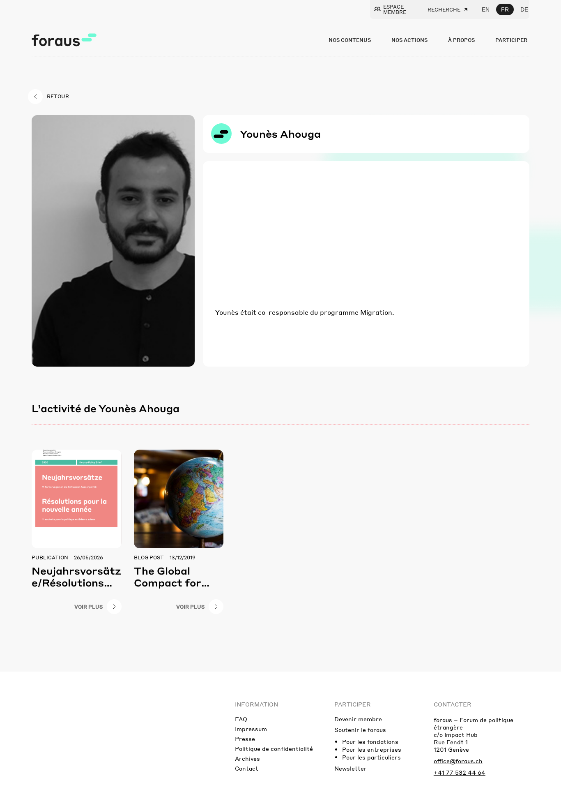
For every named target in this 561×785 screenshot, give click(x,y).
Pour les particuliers (371, 757)
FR (505, 9)
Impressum (251, 728)
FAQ (241, 719)
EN (486, 9)
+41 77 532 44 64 (459, 772)
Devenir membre (358, 719)
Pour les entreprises (371, 749)
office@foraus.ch (458, 760)
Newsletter (350, 768)
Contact (246, 768)
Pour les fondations (370, 741)
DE (524, 9)
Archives (247, 758)
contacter (452, 704)
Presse (245, 738)
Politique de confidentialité (274, 748)
